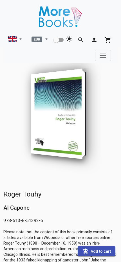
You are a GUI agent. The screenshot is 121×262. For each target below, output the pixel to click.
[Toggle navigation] (103, 55)
